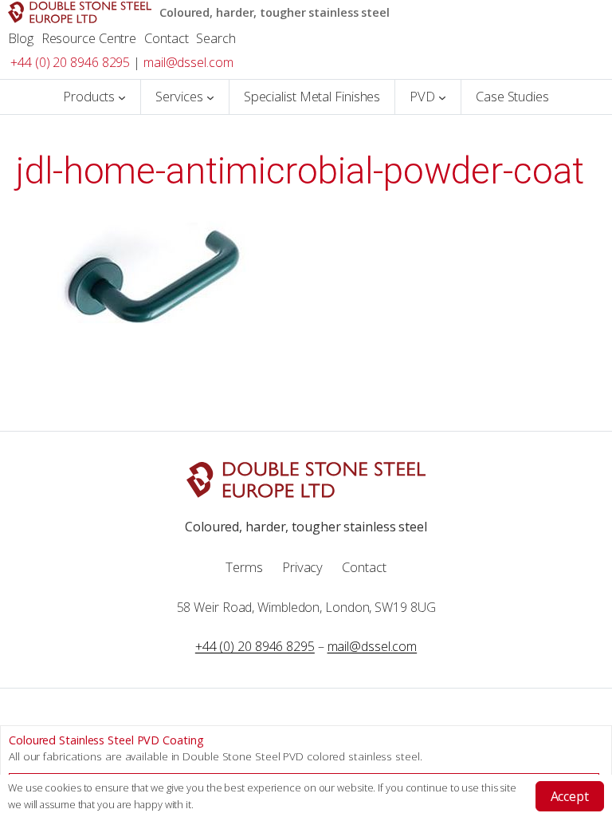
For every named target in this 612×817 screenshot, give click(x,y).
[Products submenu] (122, 97)
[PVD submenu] (442, 97)
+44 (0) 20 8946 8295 (70, 62)
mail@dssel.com (188, 62)
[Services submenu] (210, 97)
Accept (570, 796)
